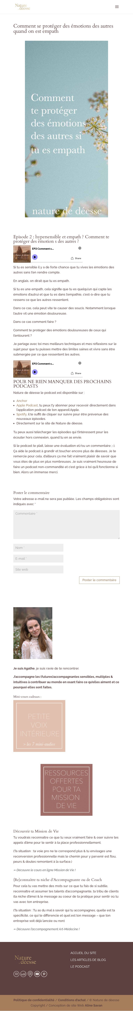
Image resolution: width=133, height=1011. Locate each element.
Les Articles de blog (88, 960)
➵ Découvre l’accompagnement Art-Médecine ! (46, 929)
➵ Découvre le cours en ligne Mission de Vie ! (44, 870)
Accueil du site (83, 953)
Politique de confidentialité (34, 1000)
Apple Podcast (27, 405)
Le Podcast (80, 966)
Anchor (21, 401)
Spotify (21, 414)
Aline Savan (93, 1005)
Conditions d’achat (72, 1000)
